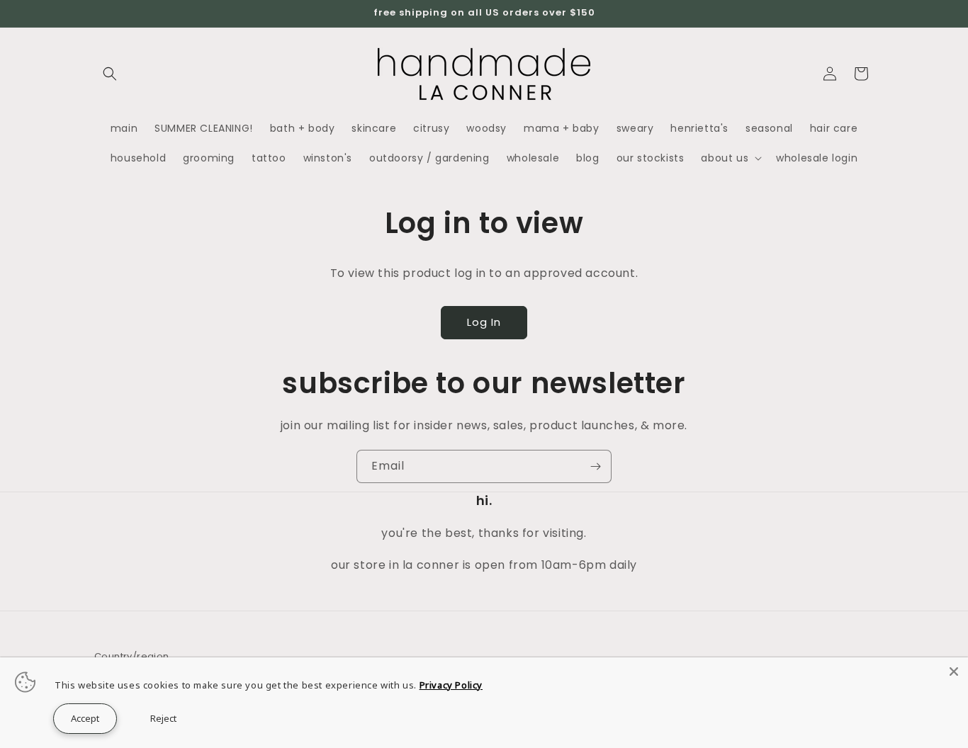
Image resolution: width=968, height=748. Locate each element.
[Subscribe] (595, 466)
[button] (109, 73)
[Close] (954, 671)
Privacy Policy (451, 685)
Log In (484, 321)
